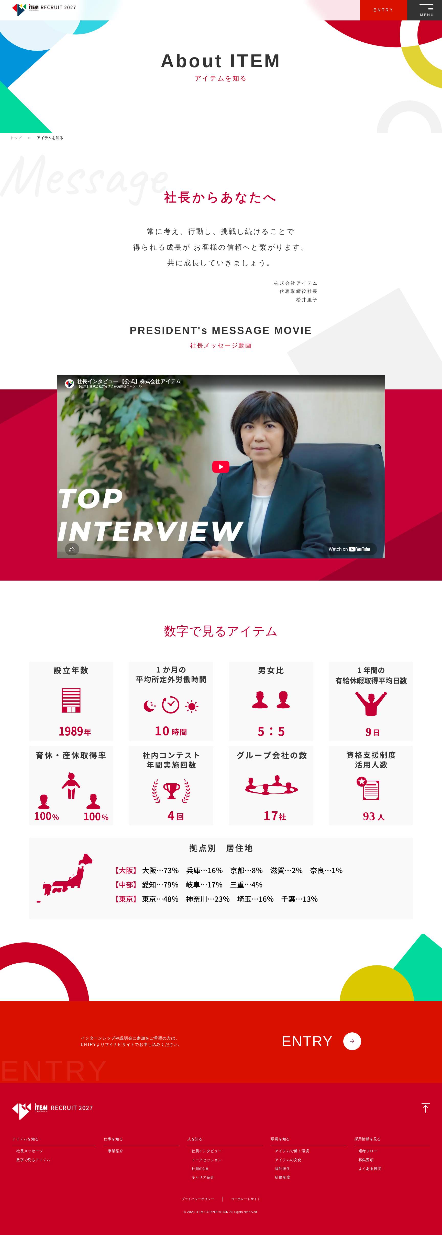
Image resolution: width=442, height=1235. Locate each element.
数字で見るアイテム (33, 1160)
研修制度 (282, 1177)
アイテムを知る (25, 1139)
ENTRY (383, 10)
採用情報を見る (368, 1139)
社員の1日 (200, 1169)
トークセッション (207, 1160)
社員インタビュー (207, 1151)
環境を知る (280, 1139)
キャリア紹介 (203, 1177)
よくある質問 (370, 1169)
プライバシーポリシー (198, 1199)
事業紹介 (115, 1151)
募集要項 (366, 1160)
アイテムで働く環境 (292, 1151)
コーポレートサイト (245, 1199)
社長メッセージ (29, 1151)
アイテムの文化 (288, 1160)
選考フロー (368, 1151)
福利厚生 (282, 1169)
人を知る (195, 1139)
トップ (15, 138)
